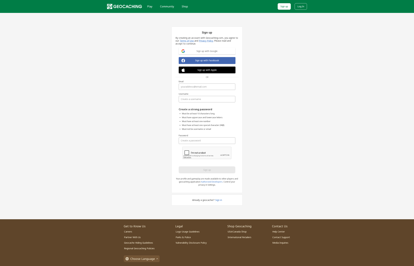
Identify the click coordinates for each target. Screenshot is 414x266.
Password (183, 135)
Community (167, 6)
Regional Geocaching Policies (139, 248)
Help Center (278, 231)
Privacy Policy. (206, 40)
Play (149, 6)
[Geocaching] (124, 6)
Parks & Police (183, 237)
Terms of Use (187, 40)
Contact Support (281, 237)
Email (181, 81)
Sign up (284, 6)
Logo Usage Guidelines (188, 231)
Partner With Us (132, 237)
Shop (185, 6)
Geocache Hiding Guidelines (138, 242)
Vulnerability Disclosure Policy (191, 242)
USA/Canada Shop (237, 231)
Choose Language (142, 259)
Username (183, 94)
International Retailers (239, 237)
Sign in (218, 200)
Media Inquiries (280, 242)
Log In (300, 6)
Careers (128, 231)
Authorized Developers (212, 181)
